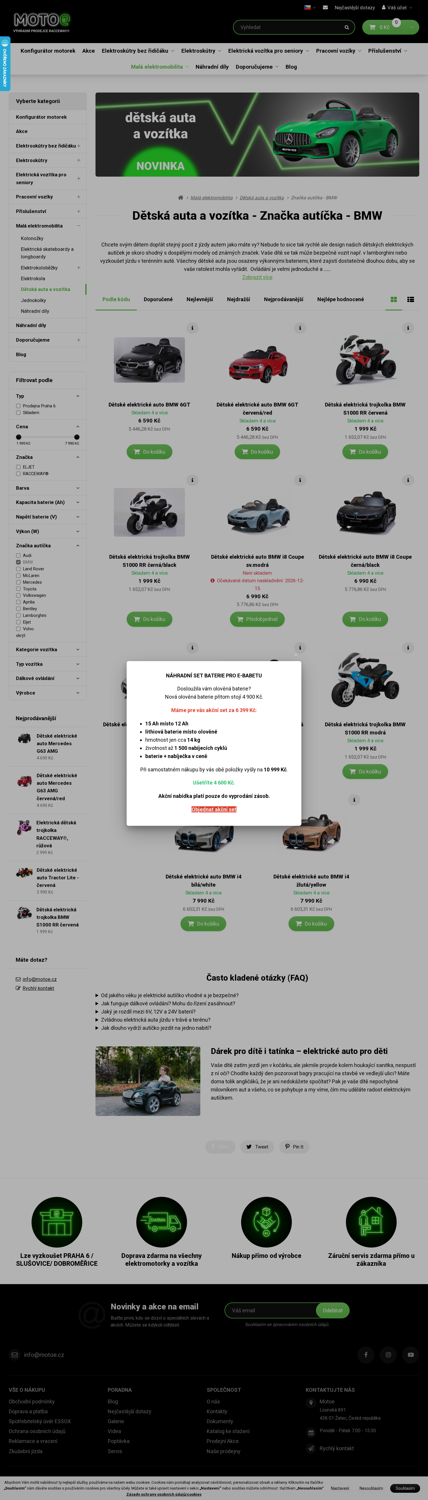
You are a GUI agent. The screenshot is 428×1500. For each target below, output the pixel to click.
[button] (296, 654)
